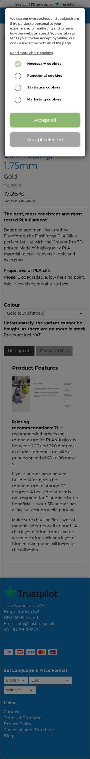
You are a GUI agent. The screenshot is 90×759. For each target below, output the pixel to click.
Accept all (45, 120)
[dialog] (45, 379)
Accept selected (45, 139)
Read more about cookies (31, 53)
